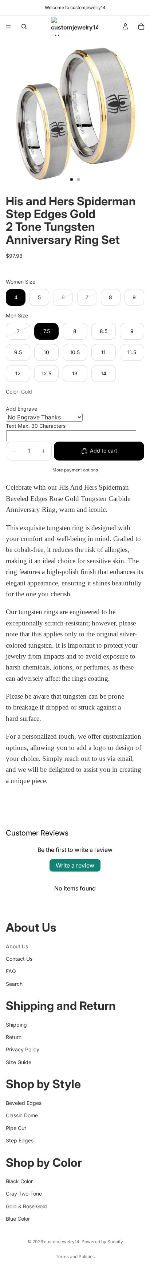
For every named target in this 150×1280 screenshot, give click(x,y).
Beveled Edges (24, 1103)
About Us (17, 946)
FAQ (11, 971)
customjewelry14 (61, 1241)
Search (14, 984)
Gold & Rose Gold (26, 1206)
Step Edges (19, 1140)
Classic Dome (22, 1115)
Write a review (75, 865)
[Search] (24, 27)
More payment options (75, 470)
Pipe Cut (16, 1128)
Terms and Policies (75, 1256)
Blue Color (18, 1219)
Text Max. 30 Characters (36, 426)
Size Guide (18, 1062)
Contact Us (19, 959)
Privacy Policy (22, 1050)
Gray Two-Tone (24, 1194)
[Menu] (8, 26)
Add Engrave (21, 409)
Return (13, 1037)
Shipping (16, 1025)
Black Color (19, 1181)
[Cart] (141, 27)
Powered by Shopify (102, 1241)
